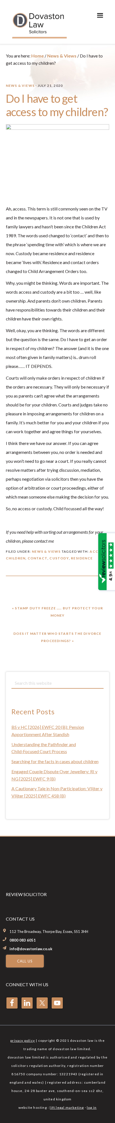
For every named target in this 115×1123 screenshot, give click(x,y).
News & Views (20, 85)
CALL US (25, 961)
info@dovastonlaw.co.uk (30, 949)
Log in (92, 1107)
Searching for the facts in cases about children (55, 761)
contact (37, 558)
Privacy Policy (22, 1040)
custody (59, 558)
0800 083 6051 (22, 940)
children (16, 558)
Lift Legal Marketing (67, 1107)
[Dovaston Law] (39, 37)
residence (82, 558)
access (97, 551)
